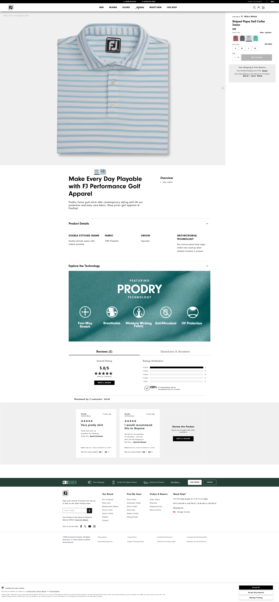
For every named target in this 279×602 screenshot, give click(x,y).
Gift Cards (131, 510)
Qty (233, 53)
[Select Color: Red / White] (236, 38)
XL (255, 48)
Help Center (185, 499)
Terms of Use (31, 591)
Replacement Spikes (110, 506)
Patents (105, 517)
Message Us (178, 508)
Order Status (155, 500)
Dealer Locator (133, 513)
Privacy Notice (41, 591)
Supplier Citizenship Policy (135, 542)
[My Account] (259, 7)
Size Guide (268, 44)
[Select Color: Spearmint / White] (255, 38)
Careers (105, 520)
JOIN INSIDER (194, 482)
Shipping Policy (156, 506)
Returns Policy (155, 510)
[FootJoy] (10, 7)
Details (264, 71)
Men (101, 7)
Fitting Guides (132, 517)
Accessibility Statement (105, 542)
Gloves (126, 7)
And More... (175, 482)
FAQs (205, 499)
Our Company (107, 500)
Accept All (256, 587)
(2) (242, 16)
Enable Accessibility (255, 2)
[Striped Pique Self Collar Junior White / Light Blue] (112, 88)
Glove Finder (132, 506)
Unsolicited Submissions (164, 537)
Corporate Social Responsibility (197, 537)
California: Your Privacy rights (166, 542)
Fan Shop (172, 7)
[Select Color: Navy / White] (242, 38)
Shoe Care (106, 503)
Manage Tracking (256, 598)
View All (107, 399)
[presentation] (104, 351)
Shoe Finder (131, 500)
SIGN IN (210, 482)
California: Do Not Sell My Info (196, 542)
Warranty (153, 503)
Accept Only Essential (256, 592)
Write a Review (250, 16)
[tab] (263, 7)
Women (113, 7)
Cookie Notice (54, 591)
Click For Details (81, 520)
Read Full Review (96, 436)
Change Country (183, 512)
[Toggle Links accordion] (110, 494)
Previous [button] (2, 88)
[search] (254, 7)
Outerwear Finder (134, 503)
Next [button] (222, 88)
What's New (155, 7)
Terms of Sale (107, 513)
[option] (112, 88)
